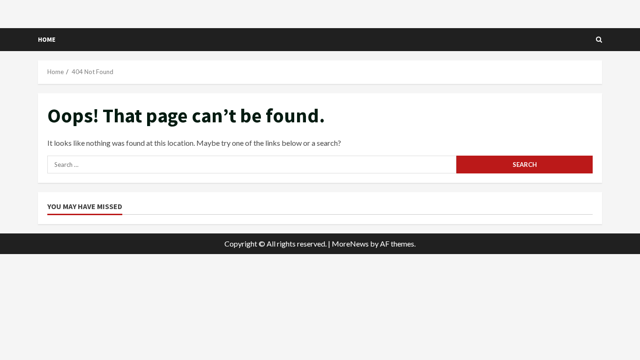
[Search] (599, 39)
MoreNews (350, 243)
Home (46, 39)
